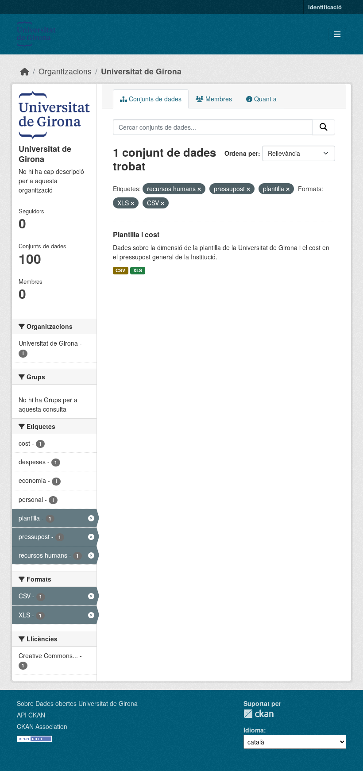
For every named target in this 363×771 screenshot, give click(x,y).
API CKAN (31, 714)
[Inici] (24, 71)
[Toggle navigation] (337, 34)
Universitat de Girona (141, 71)
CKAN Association (42, 726)
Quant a (264, 98)
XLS (137, 270)
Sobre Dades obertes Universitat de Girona (77, 703)
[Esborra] (199, 189)
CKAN (258, 713)
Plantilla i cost (136, 234)
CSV (120, 270)
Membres (218, 98)
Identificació (325, 7)
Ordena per (241, 153)
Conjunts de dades (154, 98)
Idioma (253, 729)
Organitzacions (65, 71)
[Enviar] (323, 127)
